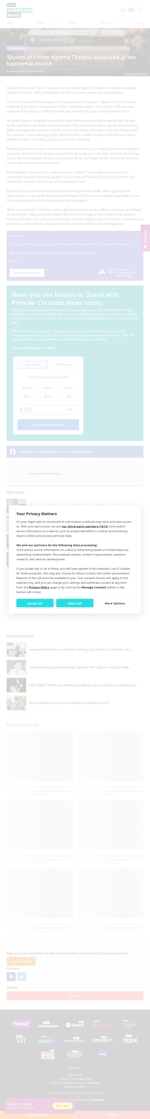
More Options (115, 603)
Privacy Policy (39, 587)
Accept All (35, 603)
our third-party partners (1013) (85, 526)
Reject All (75, 603)
